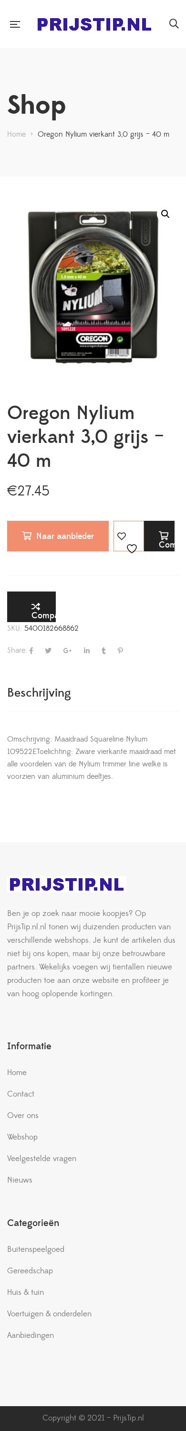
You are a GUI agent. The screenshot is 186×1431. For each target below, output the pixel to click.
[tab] (93, 693)
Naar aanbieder (65, 536)
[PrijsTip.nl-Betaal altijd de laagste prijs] (94, 24)
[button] (165, 214)
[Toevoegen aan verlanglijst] (129, 536)
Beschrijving (39, 693)
